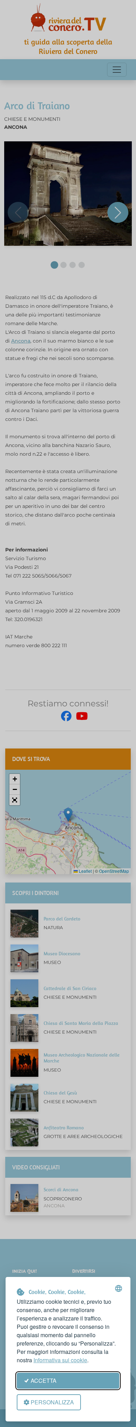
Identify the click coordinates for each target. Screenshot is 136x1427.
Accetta (43, 1381)
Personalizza (52, 1402)
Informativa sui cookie (60, 1360)
